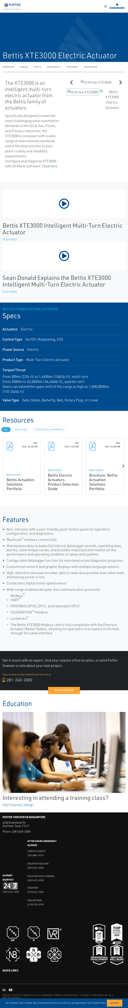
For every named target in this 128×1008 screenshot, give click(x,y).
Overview (8, 67)
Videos (24, 67)
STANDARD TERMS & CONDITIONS (59, 995)
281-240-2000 (19, 679)
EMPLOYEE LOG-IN (102, 995)
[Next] (120, 82)
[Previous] (72, 82)
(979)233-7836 (35, 892)
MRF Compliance (11, 997)
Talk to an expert (64, 690)
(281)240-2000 (21, 831)
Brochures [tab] (21, 429)
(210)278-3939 (35, 904)
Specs (37, 67)
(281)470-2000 (35, 880)
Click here (49, 166)
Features (72, 67)
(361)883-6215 (35, 855)
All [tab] (6, 429)
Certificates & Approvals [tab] (49, 429)
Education (90, 67)
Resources (53, 67)
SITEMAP (84, 995)
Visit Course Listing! (17, 805)
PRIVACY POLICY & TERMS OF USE (20, 995)
